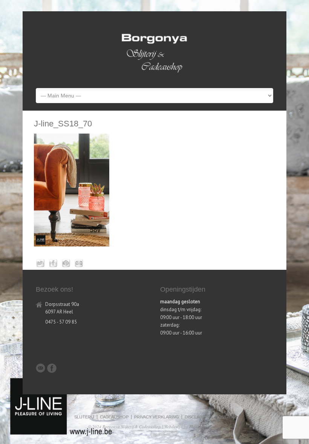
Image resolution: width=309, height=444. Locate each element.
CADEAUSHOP (114, 417)
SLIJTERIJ (84, 417)
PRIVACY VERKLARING (156, 417)
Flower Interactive (205, 426)
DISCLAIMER (197, 417)
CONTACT (225, 417)
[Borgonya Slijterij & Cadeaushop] (154, 76)
